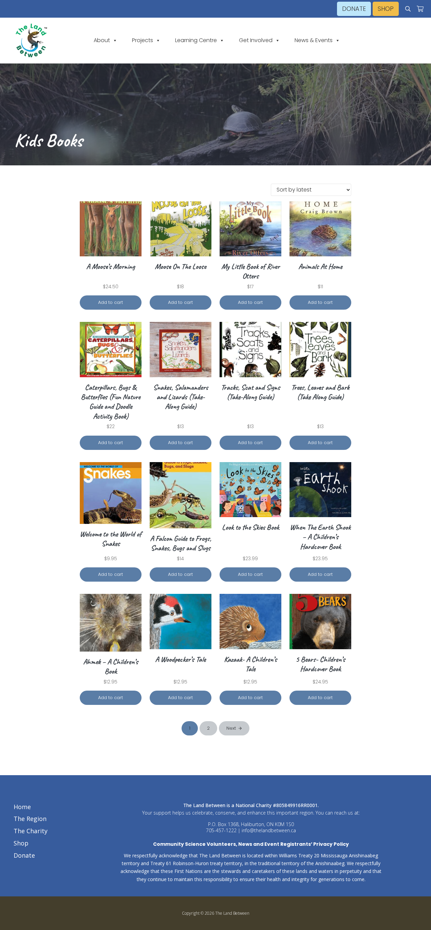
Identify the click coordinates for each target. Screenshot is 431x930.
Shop (21, 843)
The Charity (31, 831)
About (102, 40)
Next (231, 728)
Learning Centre (196, 40)
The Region (30, 819)
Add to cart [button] (110, 302)
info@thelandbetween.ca (269, 830)
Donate (24, 855)
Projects (142, 40)
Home (22, 807)
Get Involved (256, 40)
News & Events (314, 40)
